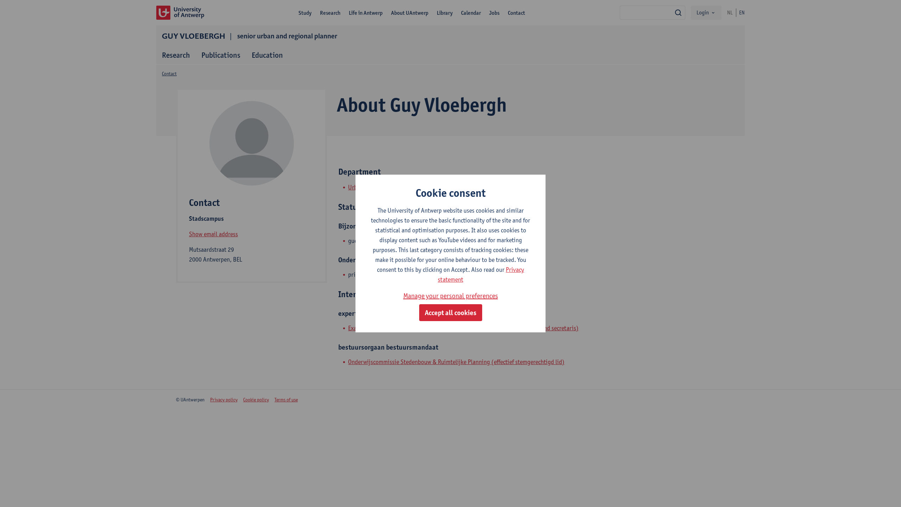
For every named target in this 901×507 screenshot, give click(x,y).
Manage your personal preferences (450, 296)
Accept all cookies (451, 312)
